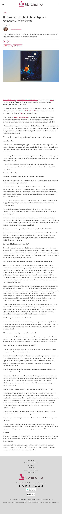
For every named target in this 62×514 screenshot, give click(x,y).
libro (51, 100)
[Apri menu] (57, 3)
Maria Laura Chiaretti (16, 29)
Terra (21, 113)
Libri (5, 13)
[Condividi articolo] (4, 41)
